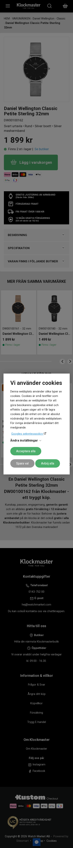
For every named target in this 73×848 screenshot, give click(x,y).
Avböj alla (47, 463)
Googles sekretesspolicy (27, 433)
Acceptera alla (25, 451)
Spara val (22, 463)
